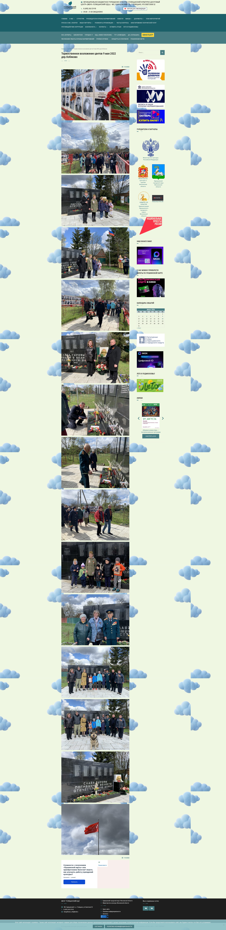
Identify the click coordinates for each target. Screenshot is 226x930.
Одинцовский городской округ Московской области (117, 901)
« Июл (139, 328)
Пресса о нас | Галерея (69, 23)
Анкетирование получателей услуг (144, 23)
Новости (120, 19)
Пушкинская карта (137, 39)
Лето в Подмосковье (130, 27)
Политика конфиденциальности (112, 911)
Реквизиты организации (104, 23)
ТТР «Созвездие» (120, 35)
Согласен (98, 926)
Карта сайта (106, 909)
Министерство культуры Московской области (116, 903)
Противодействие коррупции (72, 27)
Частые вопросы (123, 23)
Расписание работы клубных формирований (77, 39)
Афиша (127, 19)
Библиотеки (78, 35)
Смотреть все (150, 436)
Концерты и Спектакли (120, 39)
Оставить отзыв (115, 27)
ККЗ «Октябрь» (66, 35)
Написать (74, 882)
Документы (138, 19)
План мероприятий (153, 19)
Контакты (102, 27)
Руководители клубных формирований (100, 19)
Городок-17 (89, 35)
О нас (71, 19)
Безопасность (90, 27)
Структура (80, 19)
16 (162, 318)
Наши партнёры (85, 23)
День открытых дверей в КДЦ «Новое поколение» (150, 431)
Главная (64, 19)
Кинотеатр (148, 35)
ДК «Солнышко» (133, 35)
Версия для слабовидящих (136, 9)
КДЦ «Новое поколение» (103, 35)
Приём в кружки (102, 39)
